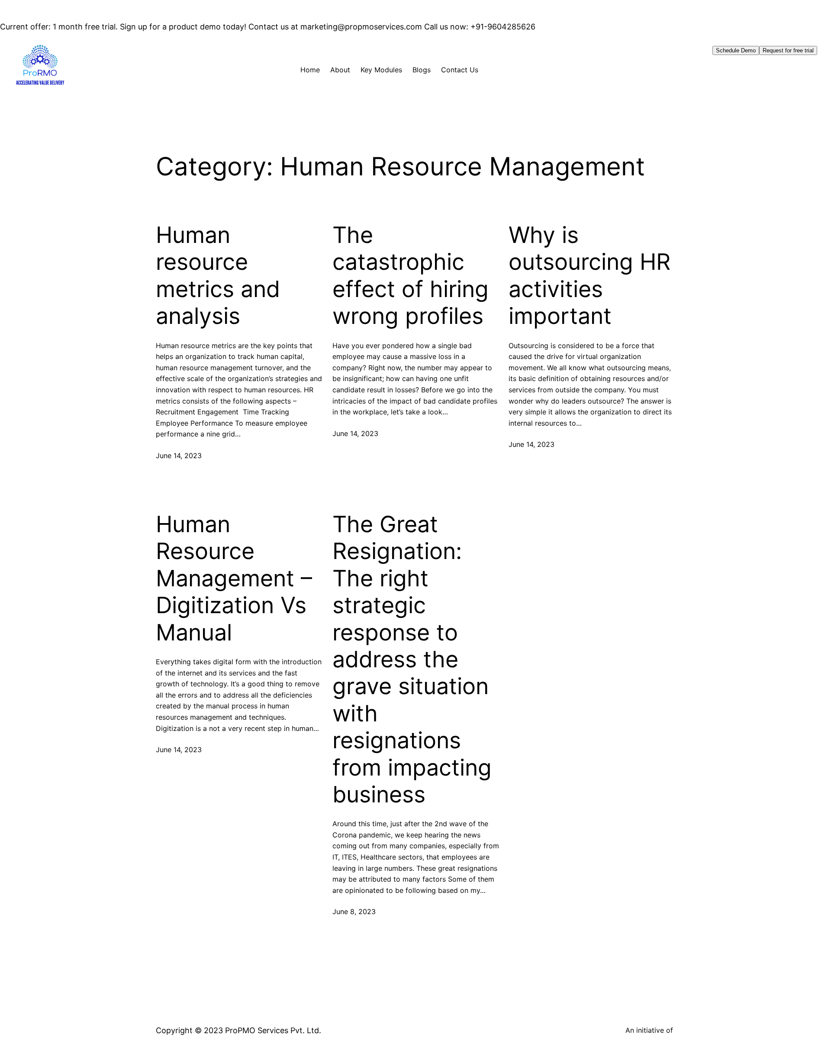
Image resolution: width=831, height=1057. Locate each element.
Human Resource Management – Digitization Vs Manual (234, 578)
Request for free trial (788, 50)
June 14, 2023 (179, 455)
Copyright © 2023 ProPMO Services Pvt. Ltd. (238, 1030)
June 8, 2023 (354, 911)
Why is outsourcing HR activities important (589, 276)
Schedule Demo (736, 50)
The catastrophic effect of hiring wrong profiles (410, 276)
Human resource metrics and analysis (218, 276)
